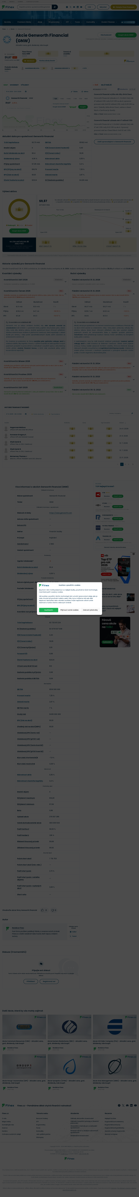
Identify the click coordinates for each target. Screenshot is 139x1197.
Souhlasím (48, 610)
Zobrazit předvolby (90, 610)
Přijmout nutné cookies (69, 610)
